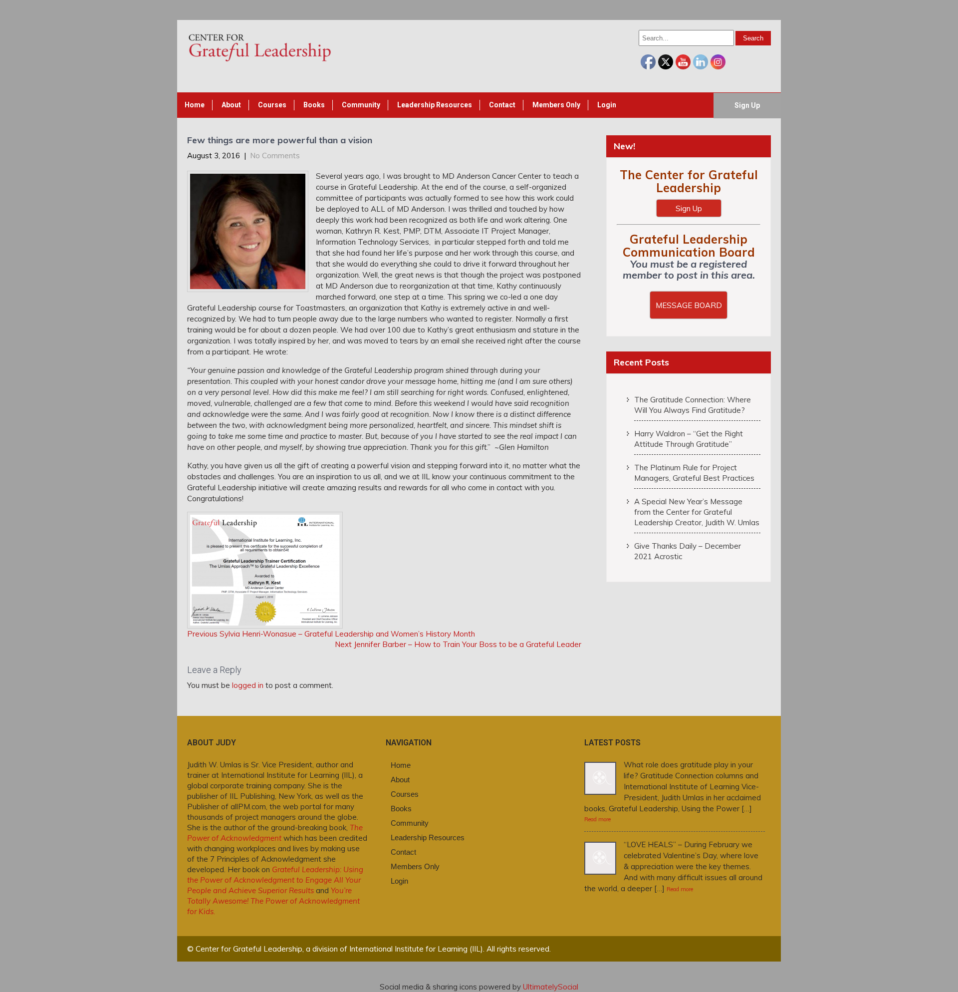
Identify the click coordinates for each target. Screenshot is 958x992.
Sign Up (747, 105)
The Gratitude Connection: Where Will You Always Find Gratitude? (692, 405)
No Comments (275, 155)
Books (314, 105)
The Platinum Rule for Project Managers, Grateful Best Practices (694, 473)
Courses (272, 105)
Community (361, 105)
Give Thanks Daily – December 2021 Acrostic (687, 551)
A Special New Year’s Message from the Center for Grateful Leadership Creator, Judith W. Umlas (696, 512)
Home (195, 105)
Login (606, 105)
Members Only (556, 105)
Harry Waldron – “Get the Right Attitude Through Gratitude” (688, 439)
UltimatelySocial (550, 987)
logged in (247, 685)
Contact (502, 105)
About (231, 105)
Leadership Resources (434, 105)
